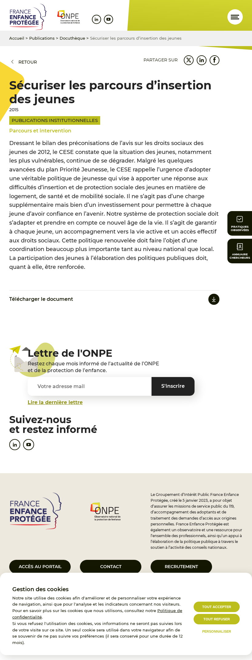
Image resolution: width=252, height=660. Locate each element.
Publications (42, 38)
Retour (27, 62)
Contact (110, 566)
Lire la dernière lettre (55, 402)
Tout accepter (216, 607)
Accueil (16, 38)
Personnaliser (216, 631)
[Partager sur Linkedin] (202, 60)
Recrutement (181, 566)
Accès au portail (40, 566)
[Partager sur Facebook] (214, 60)
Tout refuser (216, 619)
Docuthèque (72, 38)
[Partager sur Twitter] (189, 60)
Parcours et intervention (40, 131)
